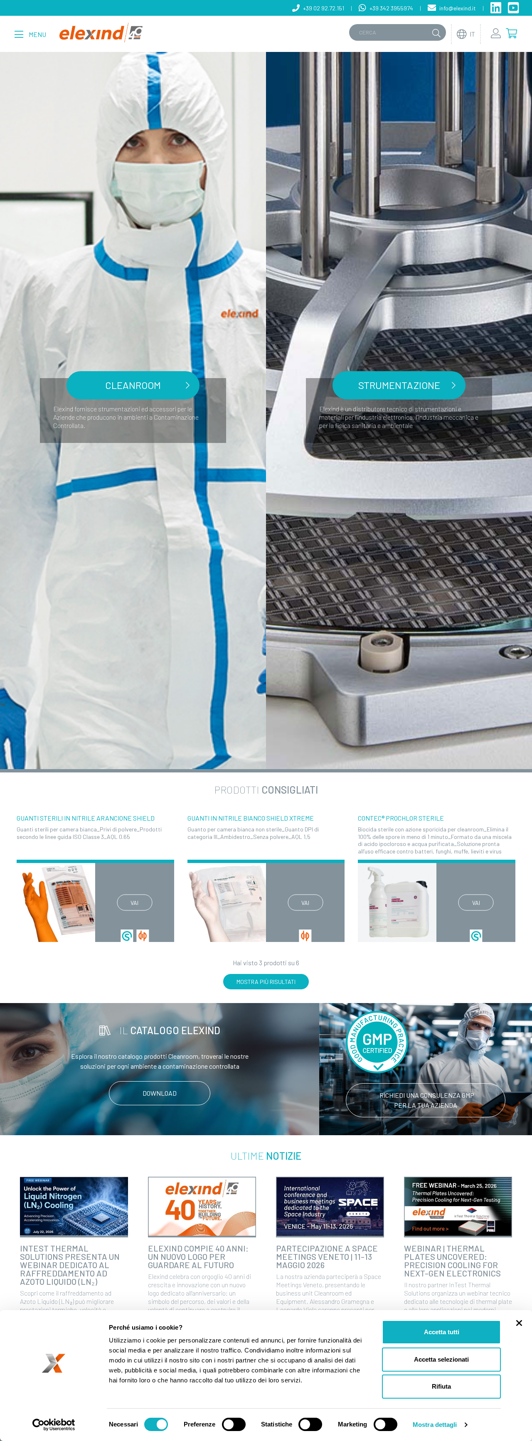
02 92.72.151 (323, 8)
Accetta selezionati (441, 1359)
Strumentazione (399, 385)
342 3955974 (391, 8)
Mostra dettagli (435, 1424)
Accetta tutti (441, 1331)
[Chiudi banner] (519, 1323)
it (472, 34)
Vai (134, 902)
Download (160, 1093)
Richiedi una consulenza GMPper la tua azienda (426, 1100)
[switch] (234, 1424)
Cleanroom (133, 385)
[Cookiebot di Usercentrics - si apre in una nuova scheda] (53, 1425)
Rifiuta (441, 1386)
